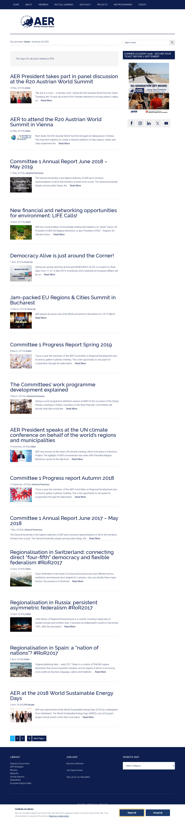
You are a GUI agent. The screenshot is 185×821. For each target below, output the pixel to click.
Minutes (13, 770)
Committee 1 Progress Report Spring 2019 (61, 344)
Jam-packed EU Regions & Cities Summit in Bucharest (63, 300)
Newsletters (15, 780)
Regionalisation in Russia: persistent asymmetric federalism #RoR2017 (53, 605)
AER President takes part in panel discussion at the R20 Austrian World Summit (64, 79)
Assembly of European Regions (37, 21)
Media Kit (14, 773)
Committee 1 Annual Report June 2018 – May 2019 (58, 164)
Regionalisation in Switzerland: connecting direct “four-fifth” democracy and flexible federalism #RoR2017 (62, 557)
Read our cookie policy (59, 816)
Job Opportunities (74, 770)
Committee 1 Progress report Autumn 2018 (62, 478)
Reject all (132, 813)
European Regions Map (20, 783)
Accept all (157, 813)
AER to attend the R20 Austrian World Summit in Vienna (56, 121)
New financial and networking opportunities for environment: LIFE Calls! (63, 212)
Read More (46, 100)
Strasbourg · (93, 804)
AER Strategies (16, 767)
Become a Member (75, 763)
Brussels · (82, 804)
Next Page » (39, 738)
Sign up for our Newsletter (78, 777)
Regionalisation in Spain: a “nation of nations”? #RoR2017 (54, 650)
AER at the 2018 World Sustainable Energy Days (61, 695)
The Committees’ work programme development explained (52, 387)
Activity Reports (17, 777)
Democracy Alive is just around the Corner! (62, 255)
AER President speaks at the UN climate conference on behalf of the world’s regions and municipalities (63, 435)
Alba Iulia (103, 804)
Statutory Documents (20, 763)
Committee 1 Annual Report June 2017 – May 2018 (64, 520)
